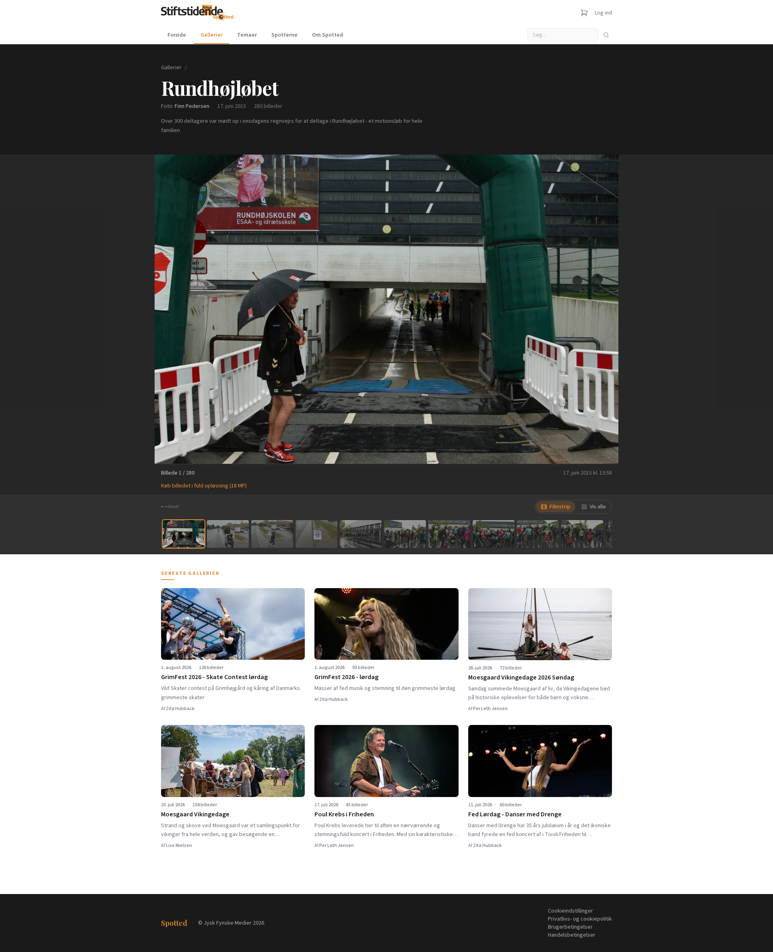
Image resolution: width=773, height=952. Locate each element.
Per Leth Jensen (490, 708)
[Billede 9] (538, 534)
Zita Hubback (180, 708)
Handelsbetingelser (571, 935)
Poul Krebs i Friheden (344, 814)
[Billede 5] (361, 534)
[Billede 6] (405, 534)
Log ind (603, 13)
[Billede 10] (582, 534)
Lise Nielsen (179, 845)
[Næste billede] (602, 309)
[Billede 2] (228, 534)
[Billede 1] (184, 534)
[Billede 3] (272, 534)
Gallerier (211, 35)
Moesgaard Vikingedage (195, 814)
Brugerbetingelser (570, 927)
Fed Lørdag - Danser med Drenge (515, 814)
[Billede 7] (449, 534)
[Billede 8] (494, 534)
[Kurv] (584, 13)
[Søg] (606, 35)
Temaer (247, 35)
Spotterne (284, 35)
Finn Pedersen (192, 106)
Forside (176, 35)
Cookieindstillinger (570, 911)
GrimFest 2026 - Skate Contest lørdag (214, 677)
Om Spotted (327, 35)
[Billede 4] (316, 534)
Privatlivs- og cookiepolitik (580, 919)
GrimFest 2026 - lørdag (346, 677)
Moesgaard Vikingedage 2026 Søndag (521, 677)
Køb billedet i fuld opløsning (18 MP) (204, 486)
